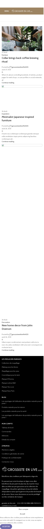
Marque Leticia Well (8, 383)
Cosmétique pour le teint (11, 375)
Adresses (5, 436)
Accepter (6, 526)
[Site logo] (22, 11)
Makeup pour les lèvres (10, 367)
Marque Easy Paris (8, 391)
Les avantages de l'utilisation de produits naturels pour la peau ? (22, 402)
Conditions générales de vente (13, 454)
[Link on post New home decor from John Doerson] (22, 257)
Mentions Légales (8, 450)
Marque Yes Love (8, 387)
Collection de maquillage (11, 363)
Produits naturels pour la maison (13, 407)
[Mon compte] (41, 11)
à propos (6, 446)
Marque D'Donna (8, 379)
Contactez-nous (8, 462)
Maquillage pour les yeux (10, 371)
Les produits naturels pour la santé (14, 411)
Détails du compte (8, 440)
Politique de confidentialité (11, 458)
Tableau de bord (7, 428)
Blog (4, 397)
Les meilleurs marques (12, 359)
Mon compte (7, 424)
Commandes (6, 432)
